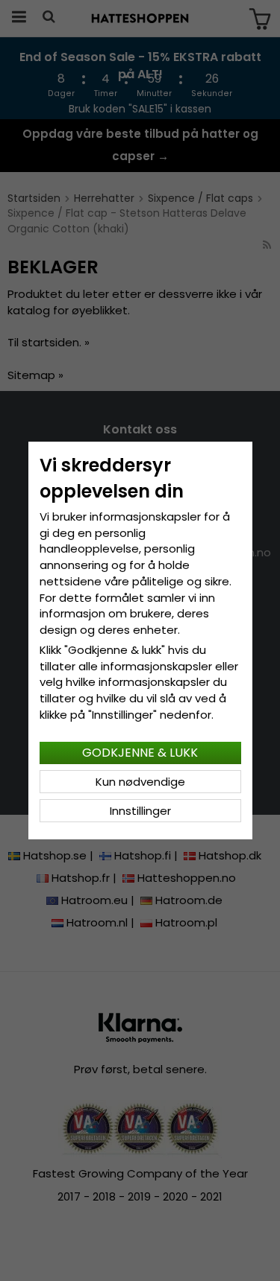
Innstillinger (140, 810)
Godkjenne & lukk (140, 752)
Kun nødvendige (140, 781)
